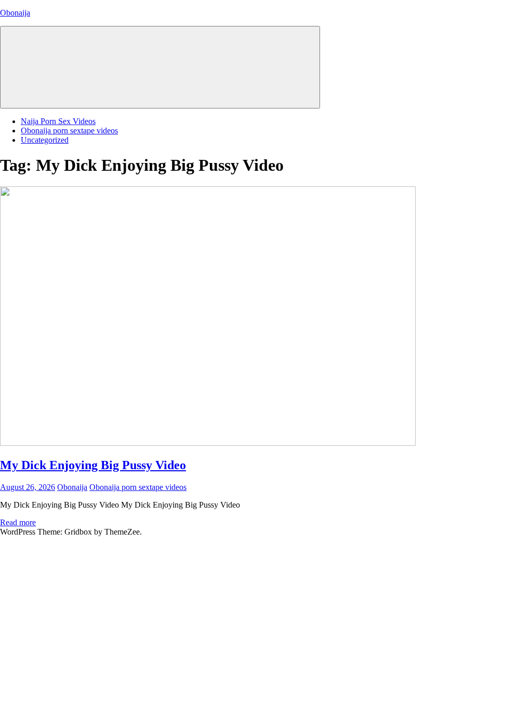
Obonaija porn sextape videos (69, 130)
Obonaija (15, 12)
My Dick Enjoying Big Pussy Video (93, 465)
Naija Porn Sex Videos (58, 121)
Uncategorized (45, 139)
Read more (18, 522)
